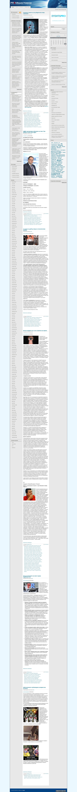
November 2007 (14, 415)
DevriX (24, 790)
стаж (36, 222)
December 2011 (14, 349)
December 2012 (14, 327)
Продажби (38, 123)
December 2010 (14, 370)
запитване (29, 676)
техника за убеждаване (27, 125)
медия (25, 121)
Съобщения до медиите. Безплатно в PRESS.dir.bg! (57, 92)
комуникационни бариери (28, 120)
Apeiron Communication (55, 57)
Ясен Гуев (33, 223)
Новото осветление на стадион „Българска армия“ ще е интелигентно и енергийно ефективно (16, 52)
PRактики (40, 214)
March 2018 (13, 216)
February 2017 (14, 237)
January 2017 (14, 239)
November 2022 (14, 194)
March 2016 (13, 257)
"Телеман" (27, 545)
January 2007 (14, 433)
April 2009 (13, 403)
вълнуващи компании (39, 317)
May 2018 (13, 214)
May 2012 (13, 340)
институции (30, 554)
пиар (32, 122)
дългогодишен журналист (37, 674)
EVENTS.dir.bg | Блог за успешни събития (58, 125)
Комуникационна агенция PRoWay (57, 52)
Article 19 (30, 545)
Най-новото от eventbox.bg (56, 132)
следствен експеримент (36, 567)
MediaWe (53, 123)
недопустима (26, 558)
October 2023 (14, 192)
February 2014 (14, 302)
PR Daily (32, 673)
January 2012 (14, 347)
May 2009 (13, 401)
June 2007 (13, 424)
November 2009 (14, 394)
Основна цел (36, 560)
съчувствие (31, 569)
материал (38, 556)
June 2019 (13, 207)
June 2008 (13, 406)
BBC (32, 545)
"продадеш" (27, 673)
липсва (31, 556)
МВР (40, 556)
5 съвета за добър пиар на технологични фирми (34, 229)
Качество (35, 320)
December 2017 (14, 221)
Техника (60, 177)
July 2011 (13, 358)
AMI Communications (55, 60)
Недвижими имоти (33, 680)
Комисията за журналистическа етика (36, 555)
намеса (33, 557)
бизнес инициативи (32, 317)
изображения (30, 118)
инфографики (26, 119)
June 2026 (13, 185)
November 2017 (14, 223)
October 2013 (14, 309)
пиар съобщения (36, 122)
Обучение (25, 220)
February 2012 (14, 345)
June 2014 (13, 295)
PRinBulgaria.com (54, 105)
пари (35, 220)
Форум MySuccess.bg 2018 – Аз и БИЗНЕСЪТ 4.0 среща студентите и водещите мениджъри (16, 157)
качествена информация (34, 678)
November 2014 (14, 286)
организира (29, 220)
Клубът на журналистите (56, 158)
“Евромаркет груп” (32, 224)
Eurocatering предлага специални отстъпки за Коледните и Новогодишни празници (58, 73)
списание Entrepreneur (30, 124)
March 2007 (13, 430)
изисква (27, 554)
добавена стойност (27, 318)
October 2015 (14, 266)
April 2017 (13, 234)
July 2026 (13, 183)
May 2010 (13, 383)
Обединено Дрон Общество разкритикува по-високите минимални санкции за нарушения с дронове (16, 71)
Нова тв (28, 559)
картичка (29, 678)
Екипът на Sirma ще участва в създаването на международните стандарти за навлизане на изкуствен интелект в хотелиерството (16, 76)
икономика (37, 318)
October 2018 (14, 210)
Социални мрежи (26, 568)
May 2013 (13, 318)
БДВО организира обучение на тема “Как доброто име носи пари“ (34, 132)
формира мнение (38, 570)
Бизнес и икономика (56, 148)
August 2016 (14, 248)
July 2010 (13, 379)
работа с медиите (29, 221)
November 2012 (14, 329)
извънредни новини (34, 676)
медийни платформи (37, 120)
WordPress (13, 447)
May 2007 (13, 426)
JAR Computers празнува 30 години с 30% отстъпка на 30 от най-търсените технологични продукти (16, 58)
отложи (37, 680)
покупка (32, 123)
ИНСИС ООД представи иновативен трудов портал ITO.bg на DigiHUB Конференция (16, 134)
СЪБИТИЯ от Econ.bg (55, 94)
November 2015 (14, 264)
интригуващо (37, 118)
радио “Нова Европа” (35, 221)
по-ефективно (40, 561)
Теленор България (27, 223)
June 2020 (13, 203)
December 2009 (14, 392)
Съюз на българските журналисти (57, 134)
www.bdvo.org (25, 135)
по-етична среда (35, 561)
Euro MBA (31, 214)
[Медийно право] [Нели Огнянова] (57, 116)
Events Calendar (14, 166)
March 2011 (13, 365)
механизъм (28, 557)
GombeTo (53, 121)
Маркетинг (28, 321)
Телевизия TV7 (54, 177)
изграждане (26, 118)
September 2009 (14, 397)
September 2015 (14, 268)
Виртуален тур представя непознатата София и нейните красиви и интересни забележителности (16, 111)
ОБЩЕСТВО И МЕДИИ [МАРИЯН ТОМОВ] (58, 114)
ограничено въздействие (33, 121)
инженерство (32, 319)
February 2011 (14, 367)
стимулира (28, 569)
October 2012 (14, 331)
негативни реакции (37, 557)
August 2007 (14, 421)
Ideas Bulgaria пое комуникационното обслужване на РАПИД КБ (16, 116)
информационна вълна (30, 677)
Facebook (31, 774)
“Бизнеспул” (27, 224)
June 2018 (13, 212)
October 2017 (14, 225)
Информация (31, 320)
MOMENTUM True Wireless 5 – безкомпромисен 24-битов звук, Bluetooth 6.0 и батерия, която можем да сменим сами (16, 24)
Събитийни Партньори (15, 173)
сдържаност (31, 567)
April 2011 (13, 363)
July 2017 (13, 228)
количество (38, 320)
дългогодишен (31, 674)
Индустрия (28, 319)
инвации (25, 319)
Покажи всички (19, 89)
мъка (30, 557)
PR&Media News (29, 213)
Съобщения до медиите (15, 17)
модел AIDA (28, 121)
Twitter (34, 673)
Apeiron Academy (54, 103)
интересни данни (26, 320)
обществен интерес (39, 559)
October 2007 (14, 417)
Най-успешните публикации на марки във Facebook (34, 688)
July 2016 (13, 250)
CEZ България (28, 214)
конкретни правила (27, 556)
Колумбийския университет (35, 119)
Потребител (35, 123)
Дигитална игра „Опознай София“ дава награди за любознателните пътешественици (16, 105)
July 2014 (13, 293)
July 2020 (13, 201)
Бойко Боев (30, 547)
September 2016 (14, 246)
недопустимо (30, 558)
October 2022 (14, 196)
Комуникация (26, 679)
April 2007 (13, 428)
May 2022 (13, 198)
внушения (39, 547)
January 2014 (14, 304)
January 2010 (14, 390)
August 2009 (14, 399)
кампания (29, 119)
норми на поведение (33, 559)
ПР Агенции (14, 171)
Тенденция (38, 569)
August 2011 (14, 356)
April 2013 (13, 320)
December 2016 (14, 241)
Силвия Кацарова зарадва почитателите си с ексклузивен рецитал (16, 129)
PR (26, 317)
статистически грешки (37, 124)
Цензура (25, 571)
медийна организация (35, 321)
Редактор (25, 124)
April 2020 (13, 205)
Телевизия (35, 569)
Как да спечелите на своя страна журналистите (32, 576)
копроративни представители (32, 679)
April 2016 (13, 255)
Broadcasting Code (36, 545)
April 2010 (13, 385)
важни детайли (35, 547)
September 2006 (14, 437)
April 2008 (13, 408)
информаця (34, 554)
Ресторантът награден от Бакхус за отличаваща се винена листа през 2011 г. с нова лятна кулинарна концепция (59, 77)
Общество (32, 560)
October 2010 (14, 374)
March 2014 (13, 300)
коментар (28, 555)
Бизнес (28, 317)
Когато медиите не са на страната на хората (35, 330)
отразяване (30, 122)
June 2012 (13, 338)
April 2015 (13, 277)
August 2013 (14, 313)
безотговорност (26, 547)
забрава (35, 318)
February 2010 (14, 388)
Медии (33, 120)
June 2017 (13, 230)
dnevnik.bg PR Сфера (55, 98)
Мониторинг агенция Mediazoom (56, 112)
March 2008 (13, 410)
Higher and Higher (54, 130)
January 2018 (14, 219)
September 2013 (14, 311)
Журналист (31, 318)
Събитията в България (15, 175)
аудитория (38, 546)
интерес (33, 118)
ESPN (29, 774)
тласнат (25, 570)
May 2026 (13, 187)
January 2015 (14, 282)
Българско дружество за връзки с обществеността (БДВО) (58, 151)
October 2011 (14, 352)
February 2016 (14, 259)
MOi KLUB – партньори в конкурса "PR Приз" (58, 84)
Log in (13, 442)
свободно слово (26, 567)
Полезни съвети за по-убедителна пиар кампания (34, 13)
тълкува (33, 570)
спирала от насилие (35, 568)
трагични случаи (29, 570)
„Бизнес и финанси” (38, 224)
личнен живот (34, 556)
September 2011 (14, 354)
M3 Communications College (56, 107)
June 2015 (13, 273)
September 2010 (14, 376)
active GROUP (54, 49)
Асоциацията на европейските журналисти (30, 546)
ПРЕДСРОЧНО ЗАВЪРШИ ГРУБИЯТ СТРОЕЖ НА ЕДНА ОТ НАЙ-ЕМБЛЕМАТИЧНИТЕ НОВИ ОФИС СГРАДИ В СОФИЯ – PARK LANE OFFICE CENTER (16, 123)
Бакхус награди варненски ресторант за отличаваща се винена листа (58, 81)
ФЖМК (31, 223)
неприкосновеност (35, 558)
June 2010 (13, 381)
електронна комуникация (35, 675)
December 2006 (14, 435)
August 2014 (14, 291)
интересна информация (38, 319)
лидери (25, 321)
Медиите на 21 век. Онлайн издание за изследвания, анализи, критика (57, 137)
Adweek (27, 774)
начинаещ (28, 680)
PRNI (31, 231)
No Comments (46, 112)
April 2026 (13, 189)
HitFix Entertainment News (37, 774)
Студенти (38, 222)
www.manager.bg (26, 17)
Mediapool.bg (35, 214)
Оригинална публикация (27, 211)
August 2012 (14, 334)
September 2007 (14, 419)
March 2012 (13, 343)
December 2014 (14, 284)
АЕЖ (40, 545)
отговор (27, 561)
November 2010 (14, 372)
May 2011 (13, 361)
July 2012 (13, 336)
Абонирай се (14, 14)
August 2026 (58, 36)
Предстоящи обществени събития (58, 167)
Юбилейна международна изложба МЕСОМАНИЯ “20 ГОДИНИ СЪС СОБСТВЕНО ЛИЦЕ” (59, 68)
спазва (30, 568)
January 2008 (14, 412)
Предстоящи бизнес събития (57, 166)
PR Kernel (53, 96)
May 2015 (13, 275)
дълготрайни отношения (27, 675)
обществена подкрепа (27, 560)
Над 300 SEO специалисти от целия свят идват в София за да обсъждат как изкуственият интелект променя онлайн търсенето (16, 37)
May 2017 (13, 232)
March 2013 (13, 322)
